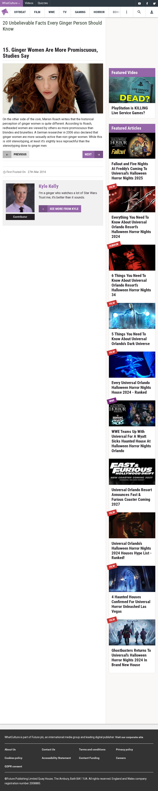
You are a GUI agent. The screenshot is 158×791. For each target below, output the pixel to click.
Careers (121, 757)
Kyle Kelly (49, 186)
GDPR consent (13, 766)
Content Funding (89, 757)
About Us (10, 749)
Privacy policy (124, 749)
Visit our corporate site (129, 737)
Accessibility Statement (56, 757)
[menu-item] (20, 12)
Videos (29, 3)
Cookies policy (13, 757)
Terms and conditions (92, 749)
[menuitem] (11, 3)
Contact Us (48, 749)
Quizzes (43, 3)
